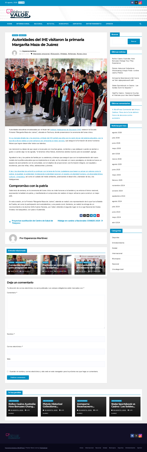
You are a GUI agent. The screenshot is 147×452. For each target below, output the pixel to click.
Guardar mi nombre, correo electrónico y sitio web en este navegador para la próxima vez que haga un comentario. (54, 371)
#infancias (72, 54)
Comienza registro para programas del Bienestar (20, 268)
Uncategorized (20, 262)
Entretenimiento (94, 24)
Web (8, 359)
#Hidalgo (63, 54)
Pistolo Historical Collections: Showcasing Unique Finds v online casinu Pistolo (125, 70)
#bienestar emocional (41, 54)
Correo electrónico (15, 346)
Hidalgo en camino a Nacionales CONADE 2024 (79, 221)
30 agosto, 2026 (17, 410)
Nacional (38, 24)
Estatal (51, 24)
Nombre (11, 334)
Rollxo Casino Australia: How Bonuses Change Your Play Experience (123, 61)
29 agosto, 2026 (51, 410)
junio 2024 (116, 212)
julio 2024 (116, 207)
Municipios (63, 24)
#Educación (54, 54)
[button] (140, 24)
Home (9, 24)
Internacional (23, 24)
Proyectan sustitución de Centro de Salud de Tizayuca (32, 222)
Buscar (115, 34)
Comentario (12, 293)
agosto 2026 (117, 132)
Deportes (77, 24)
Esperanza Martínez (29, 51)
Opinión (109, 24)
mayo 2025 (116, 175)
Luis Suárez (26, 271)
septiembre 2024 (118, 196)
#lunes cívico (82, 54)
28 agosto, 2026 (119, 410)
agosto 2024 (117, 201)
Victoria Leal (61, 271)
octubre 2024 (117, 191)
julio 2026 (116, 138)
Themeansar (43, 448)
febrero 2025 (117, 180)
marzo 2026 (117, 159)
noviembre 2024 (118, 185)
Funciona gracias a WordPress (15, 448)
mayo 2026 (116, 148)
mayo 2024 (116, 217)
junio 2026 (116, 143)
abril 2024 (116, 223)
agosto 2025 (117, 164)
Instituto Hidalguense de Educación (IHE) (65, 130)
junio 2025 (116, 170)
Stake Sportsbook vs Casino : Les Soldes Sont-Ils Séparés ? (123, 406)
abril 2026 (116, 154)
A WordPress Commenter (122, 110)
